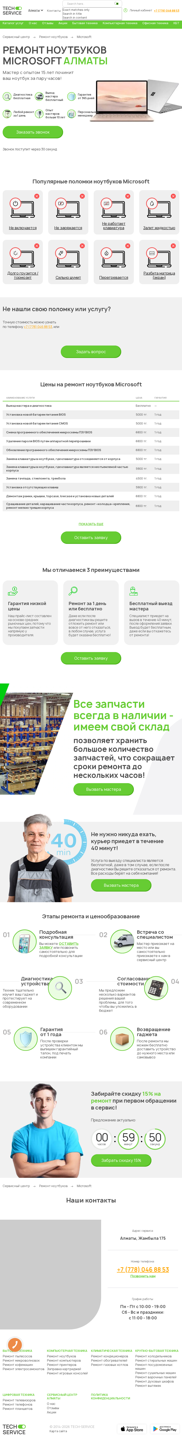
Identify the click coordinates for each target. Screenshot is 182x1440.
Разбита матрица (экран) (159, 275)
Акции (62, 23)
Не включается (23, 227)
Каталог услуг (13, 23)
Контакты (54, 11)
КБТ (176, 23)
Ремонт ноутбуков (53, 37)
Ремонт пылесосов (17, 1356)
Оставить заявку (91, 537)
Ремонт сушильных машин (155, 1373)
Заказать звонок (33, 132)
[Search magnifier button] (116, 3)
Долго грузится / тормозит (22, 275)
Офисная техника (155, 23)
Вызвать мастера (103, 789)
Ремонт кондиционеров (109, 1356)
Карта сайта (58, 1431)
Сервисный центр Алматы (62, 1396)
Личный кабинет (141, 10)
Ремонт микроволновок (21, 1360)
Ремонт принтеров (61, 1365)
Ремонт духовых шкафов (154, 1381)
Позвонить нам (143, 1276)
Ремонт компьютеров (64, 1360)
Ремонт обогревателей (109, 1360)
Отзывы (47, 23)
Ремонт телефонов (17, 1404)
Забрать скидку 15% (121, 1160)
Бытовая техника (85, 23)
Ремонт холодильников (153, 1356)
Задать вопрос (91, 351)
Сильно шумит (68, 277)
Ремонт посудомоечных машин (154, 1367)
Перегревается (113, 277)
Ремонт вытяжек (148, 1386)
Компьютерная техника (120, 23)
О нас (33, 23)
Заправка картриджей (64, 1369)
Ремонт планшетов (18, 1409)
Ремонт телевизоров (19, 1400)
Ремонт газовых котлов (109, 1365)
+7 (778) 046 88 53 (166, 11)
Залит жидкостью (159, 227)
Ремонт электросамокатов (23, 1369)
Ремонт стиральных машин (156, 1360)
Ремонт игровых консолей (67, 1373)
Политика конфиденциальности (110, 1396)
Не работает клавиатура (113, 225)
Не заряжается (68, 227)
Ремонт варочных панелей (155, 1377)
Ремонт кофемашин (18, 1365)
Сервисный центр (16, 37)
